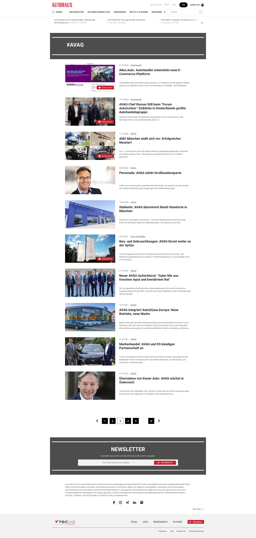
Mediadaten (160, 521)
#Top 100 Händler (138, 236)
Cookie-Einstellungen (196, 531)
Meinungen (120, 12)
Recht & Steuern (139, 12)
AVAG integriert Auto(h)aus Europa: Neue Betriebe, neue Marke (148, 312)
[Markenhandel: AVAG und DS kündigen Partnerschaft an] (90, 351)
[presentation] (202, 23)
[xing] (127, 502)
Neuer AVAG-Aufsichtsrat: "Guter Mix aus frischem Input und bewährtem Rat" (148, 277)
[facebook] (114, 502)
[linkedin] (134, 502)
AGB (171, 531)
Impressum (163, 531)
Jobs (174, 5)
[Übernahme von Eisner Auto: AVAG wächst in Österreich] (90, 386)
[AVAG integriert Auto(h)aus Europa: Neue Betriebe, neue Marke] (90, 317)
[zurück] (97, 421)
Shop (166, 5)
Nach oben (197, 509)
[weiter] (159, 421)
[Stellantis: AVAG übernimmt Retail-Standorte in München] (90, 214)
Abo (183, 5)
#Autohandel (136, 65)
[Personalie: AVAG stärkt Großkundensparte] (90, 180)
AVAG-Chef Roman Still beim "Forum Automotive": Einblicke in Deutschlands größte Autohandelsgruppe (152, 108)
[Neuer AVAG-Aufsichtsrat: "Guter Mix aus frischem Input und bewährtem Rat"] (90, 283)
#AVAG (133, 134)
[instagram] (120, 502)
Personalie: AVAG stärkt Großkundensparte (150, 173)
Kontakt (177, 521)
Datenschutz (181, 531)
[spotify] (141, 502)
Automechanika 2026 (98, 12)
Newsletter (156, 5)
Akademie (157, 12)
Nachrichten (76, 12)
